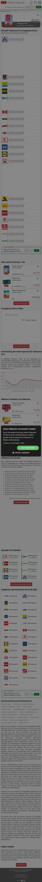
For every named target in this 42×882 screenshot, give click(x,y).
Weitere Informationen (11, 440)
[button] (21, 443)
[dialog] (21, 441)
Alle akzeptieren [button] (28, 448)
